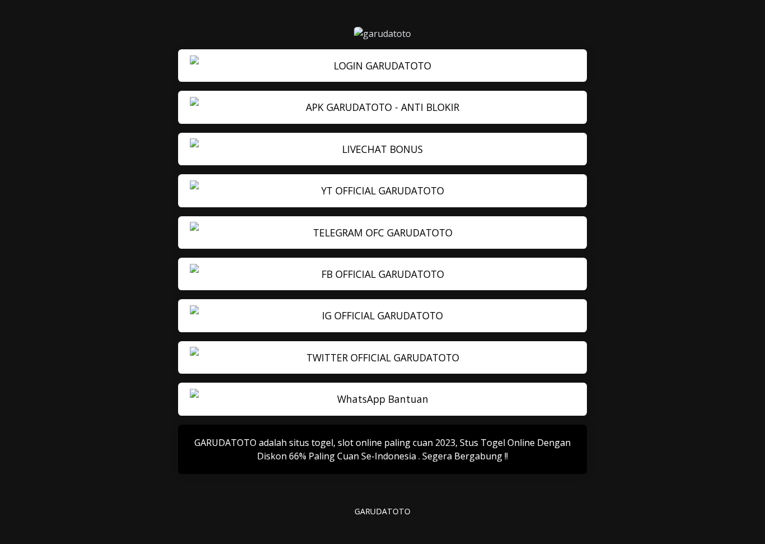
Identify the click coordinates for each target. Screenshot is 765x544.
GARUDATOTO (382, 511)
